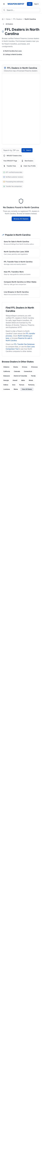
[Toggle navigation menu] (4, 4)
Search (28, 150)
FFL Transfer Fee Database (24, 344)
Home (8, 19)
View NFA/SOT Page (10, 161)
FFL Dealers (17, 19)
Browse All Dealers (21, 219)
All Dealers (9, 24)
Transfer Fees (11, 166)
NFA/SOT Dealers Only (14, 155)
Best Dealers (29, 161)
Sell (29, 4)
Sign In (36, 4)
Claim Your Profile (30, 166)
